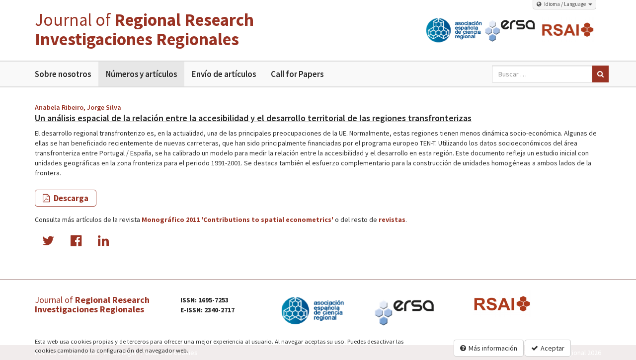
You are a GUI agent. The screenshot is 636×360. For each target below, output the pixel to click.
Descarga (70, 198)
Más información (493, 348)
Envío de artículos (224, 74)
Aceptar (552, 348)
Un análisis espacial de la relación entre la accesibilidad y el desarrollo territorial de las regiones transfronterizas (253, 118)
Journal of (144, 29)
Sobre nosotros (63, 74)
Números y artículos (141, 74)
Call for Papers (297, 74)
